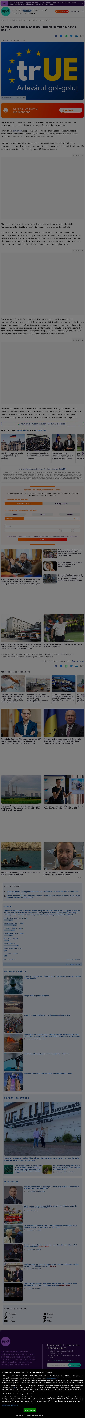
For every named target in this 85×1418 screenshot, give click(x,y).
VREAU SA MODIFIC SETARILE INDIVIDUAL (29, 1415)
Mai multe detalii (51, 1378)
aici (14, 1387)
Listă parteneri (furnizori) (10, 1405)
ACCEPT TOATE (30, 1410)
